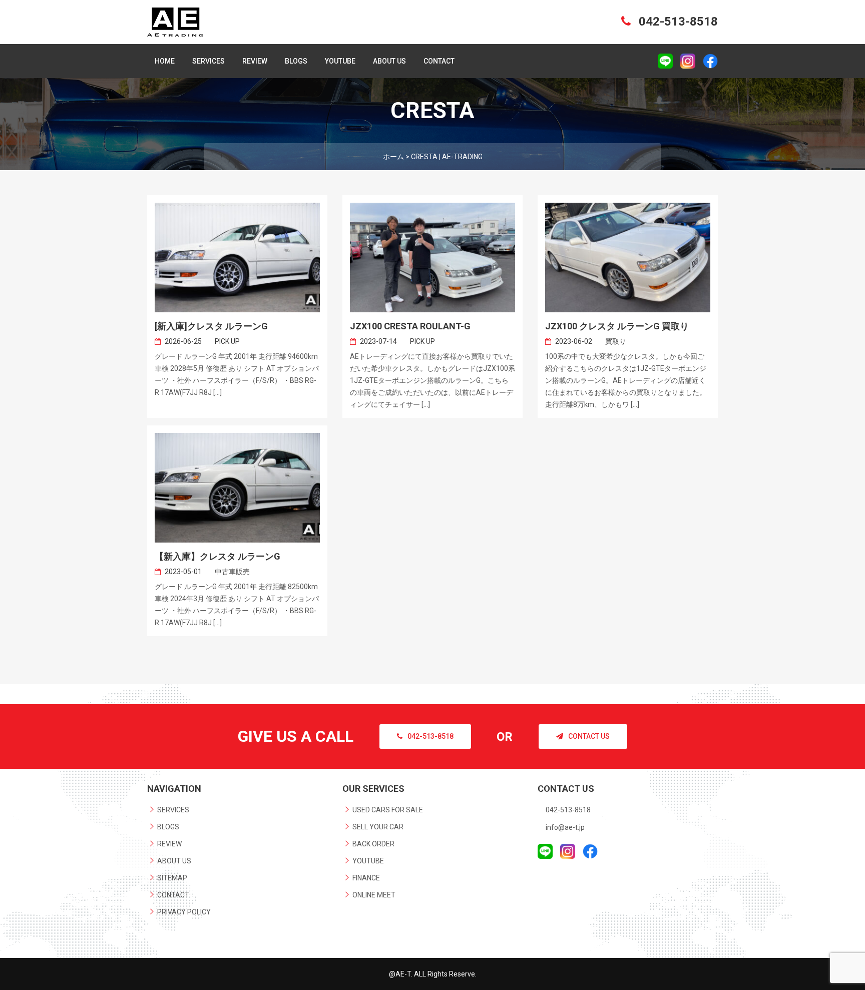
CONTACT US (589, 736)
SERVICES (208, 61)
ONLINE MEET (373, 895)
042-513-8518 (677, 22)
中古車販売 (232, 572)
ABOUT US (389, 61)
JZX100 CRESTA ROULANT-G (410, 326)
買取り (615, 341)
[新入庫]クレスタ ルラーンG (211, 326)
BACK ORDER (373, 844)
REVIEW (254, 61)
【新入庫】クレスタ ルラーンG (217, 556)
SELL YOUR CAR (377, 827)
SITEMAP (172, 878)
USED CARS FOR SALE (387, 810)
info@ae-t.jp (565, 827)
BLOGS (296, 61)
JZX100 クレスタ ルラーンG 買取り (617, 326)
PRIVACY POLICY (184, 912)
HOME (165, 61)
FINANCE (366, 878)
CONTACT (439, 61)
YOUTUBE (340, 61)
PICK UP (227, 341)
